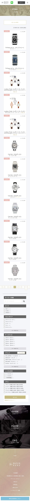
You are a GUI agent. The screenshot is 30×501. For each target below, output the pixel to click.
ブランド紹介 (21, 352)
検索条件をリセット (9, 400)
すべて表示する (15, 330)
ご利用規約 (15, 473)
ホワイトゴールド (10, 319)
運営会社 (15, 484)
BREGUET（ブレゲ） (11, 357)
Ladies (6, 31)
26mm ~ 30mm (10, 343)
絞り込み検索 (15, 22)
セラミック (9, 327)
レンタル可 (9, 376)
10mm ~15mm (10, 337)
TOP (14, 455)
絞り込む (15, 397)
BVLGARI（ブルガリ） (12, 361)
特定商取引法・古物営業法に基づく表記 (15, 476)
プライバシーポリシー (15, 478)
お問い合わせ (15, 487)
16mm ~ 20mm (10, 339)
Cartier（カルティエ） (12, 363)
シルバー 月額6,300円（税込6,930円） (14, 386)
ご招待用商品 (9, 377)
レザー (8, 323)
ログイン (21, 2)
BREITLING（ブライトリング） (14, 359)
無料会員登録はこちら (15, 498)
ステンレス (9, 321)
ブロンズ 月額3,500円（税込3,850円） (14, 384)
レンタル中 (9, 374)
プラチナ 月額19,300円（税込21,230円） (15, 390)
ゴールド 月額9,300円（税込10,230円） (15, 388)
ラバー (8, 325)
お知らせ (15, 481)
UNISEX (8, 312)
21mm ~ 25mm (10, 341)
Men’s (8, 309)
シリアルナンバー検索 (15, 490)
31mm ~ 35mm (10, 345)
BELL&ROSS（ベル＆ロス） (13, 356)
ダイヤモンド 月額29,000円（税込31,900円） (16, 392)
